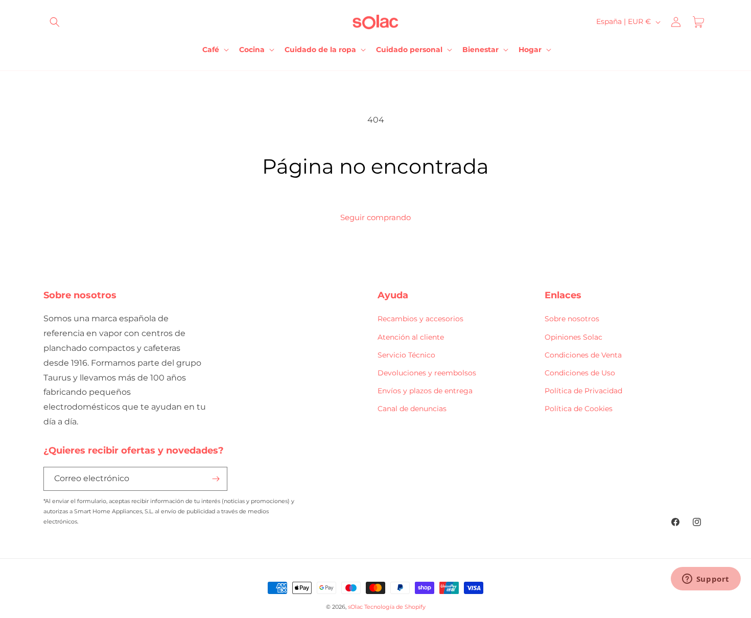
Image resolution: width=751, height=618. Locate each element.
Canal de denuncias (412, 408)
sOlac (355, 606)
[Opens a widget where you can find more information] (705, 579)
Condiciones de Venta (583, 355)
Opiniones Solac (573, 337)
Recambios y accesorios (420, 318)
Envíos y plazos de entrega (425, 390)
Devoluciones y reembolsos (427, 372)
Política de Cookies (579, 408)
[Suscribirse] (215, 479)
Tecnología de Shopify (395, 606)
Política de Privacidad (583, 390)
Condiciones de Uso (580, 372)
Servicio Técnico (406, 355)
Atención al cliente (411, 337)
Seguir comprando (375, 217)
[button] (54, 22)
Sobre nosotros (572, 318)
